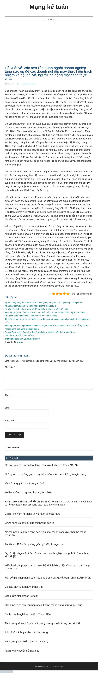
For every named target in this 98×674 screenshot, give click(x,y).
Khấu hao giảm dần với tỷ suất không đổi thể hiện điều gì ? (31, 306)
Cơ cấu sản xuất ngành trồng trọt (24, 586)
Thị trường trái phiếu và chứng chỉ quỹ (22, 339)
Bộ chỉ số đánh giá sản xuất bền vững (26, 632)
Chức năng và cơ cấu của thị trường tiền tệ (29, 522)
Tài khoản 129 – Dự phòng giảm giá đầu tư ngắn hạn (35, 544)
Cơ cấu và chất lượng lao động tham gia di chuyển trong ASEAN (41, 465)
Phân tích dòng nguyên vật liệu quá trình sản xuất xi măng (31, 316)
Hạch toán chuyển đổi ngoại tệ (22, 650)
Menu (51, 20)
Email (8, 408)
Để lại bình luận (29, 84)
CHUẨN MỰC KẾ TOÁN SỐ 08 (19, 335)
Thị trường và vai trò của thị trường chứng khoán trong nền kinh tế (42, 623)
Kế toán (19, 342)
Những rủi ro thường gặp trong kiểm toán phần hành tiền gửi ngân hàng (45, 474)
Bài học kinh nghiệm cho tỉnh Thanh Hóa (28, 614)
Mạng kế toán (49, 6)
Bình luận (10, 367)
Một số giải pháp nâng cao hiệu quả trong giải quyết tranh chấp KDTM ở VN (48, 577)
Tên (7, 395)
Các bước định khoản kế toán (21, 596)
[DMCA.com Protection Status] (6, 672)
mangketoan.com (57, 666)
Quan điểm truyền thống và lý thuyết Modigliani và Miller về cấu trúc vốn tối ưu (40, 332)
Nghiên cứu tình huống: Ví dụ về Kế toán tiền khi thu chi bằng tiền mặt (36, 309)
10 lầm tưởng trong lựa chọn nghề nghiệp (28, 492)
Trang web (9, 421)
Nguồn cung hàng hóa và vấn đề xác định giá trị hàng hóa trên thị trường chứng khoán (44, 302)
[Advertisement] (49, 42)
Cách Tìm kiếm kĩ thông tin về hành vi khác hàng (32, 513)
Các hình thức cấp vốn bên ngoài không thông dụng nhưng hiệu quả (43, 605)
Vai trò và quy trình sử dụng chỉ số (24, 483)
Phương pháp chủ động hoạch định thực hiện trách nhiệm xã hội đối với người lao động (45, 312)
